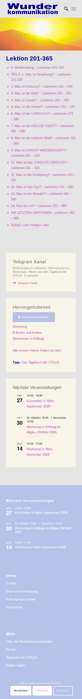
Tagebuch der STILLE (21, 657)
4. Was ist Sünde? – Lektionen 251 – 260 (40, 100)
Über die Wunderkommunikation (29, 641)
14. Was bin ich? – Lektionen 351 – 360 (38, 206)
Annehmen (21, 690)
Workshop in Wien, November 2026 (40, 547)
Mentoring (20, 326)
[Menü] (73, 9)
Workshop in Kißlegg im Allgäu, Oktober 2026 (44, 429)
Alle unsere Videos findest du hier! (37, 350)
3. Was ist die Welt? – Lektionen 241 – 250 (41, 93)
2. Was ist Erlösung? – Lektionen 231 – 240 (41, 86)
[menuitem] (64, 9)
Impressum (14, 607)
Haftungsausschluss (20, 599)
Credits (11, 583)
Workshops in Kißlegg (28, 338)
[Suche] (64, 9)
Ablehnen (42, 690)
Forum (11, 649)
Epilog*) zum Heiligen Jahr (30, 225)
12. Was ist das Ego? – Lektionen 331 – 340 (42, 187)
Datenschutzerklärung (22, 591)
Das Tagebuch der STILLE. (36, 362)
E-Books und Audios (27, 332)
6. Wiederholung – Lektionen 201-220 (37, 67)
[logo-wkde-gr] (34, 9)
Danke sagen (15, 665)
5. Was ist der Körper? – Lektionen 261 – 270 (43, 107)
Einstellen (63, 690)
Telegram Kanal (27, 283)
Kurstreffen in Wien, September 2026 (41, 513)
